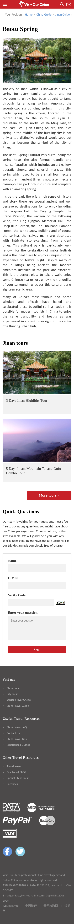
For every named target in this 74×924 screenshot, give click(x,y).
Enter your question (23, 612)
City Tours (12, 694)
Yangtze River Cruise (19, 700)
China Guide (43, 14)
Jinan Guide (62, 14)
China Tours (13, 688)
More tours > (49, 496)
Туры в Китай (11, 905)
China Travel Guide (18, 706)
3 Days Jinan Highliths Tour (26, 400)
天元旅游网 (50, 905)
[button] (37, 4)
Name (12, 561)
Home (29, 14)
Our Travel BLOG (16, 772)
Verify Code (16, 595)
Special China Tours (18, 778)
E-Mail (13, 578)
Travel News (14, 766)
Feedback (12, 784)
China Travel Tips (17, 739)
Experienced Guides (18, 745)
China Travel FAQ (17, 727)
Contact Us (13, 733)
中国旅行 (31, 905)
